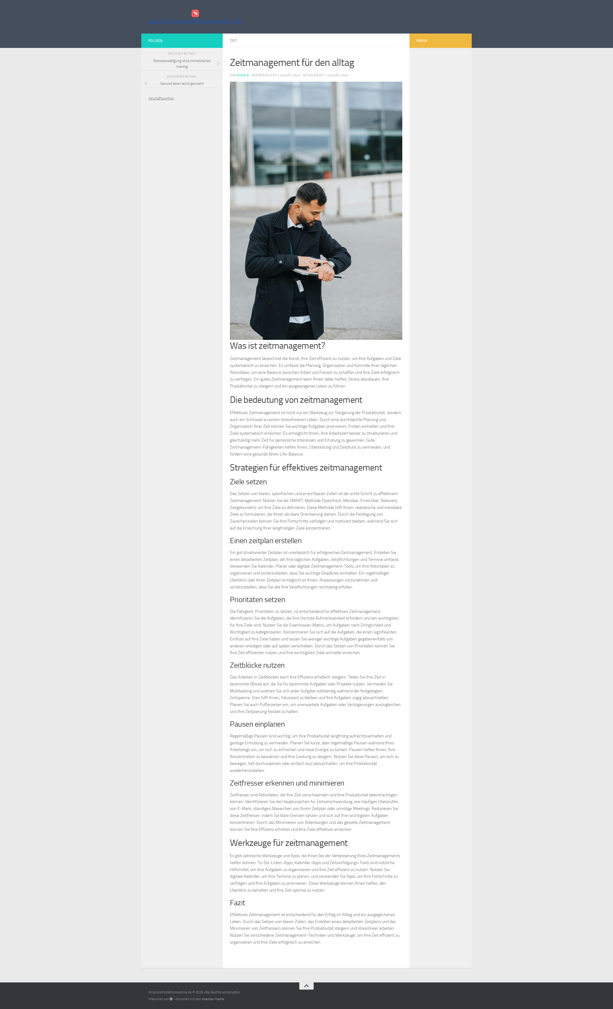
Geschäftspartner (161, 98)
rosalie (243, 75)
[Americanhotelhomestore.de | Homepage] (195, 17)
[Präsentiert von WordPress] (171, 999)
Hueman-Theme (213, 999)
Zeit (233, 40)
